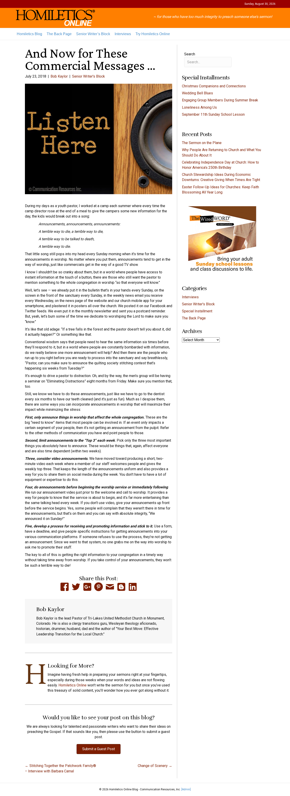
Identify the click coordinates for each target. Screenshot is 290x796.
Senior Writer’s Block (93, 34)
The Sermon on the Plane (202, 143)
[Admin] (186, 789)
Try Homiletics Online (152, 34)
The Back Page (59, 34)
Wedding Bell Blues (197, 93)
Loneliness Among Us (199, 107)
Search (189, 54)
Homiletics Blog (29, 34)
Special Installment (197, 311)
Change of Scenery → (155, 766)
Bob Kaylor (59, 76)
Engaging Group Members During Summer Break (220, 100)
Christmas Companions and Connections (214, 86)
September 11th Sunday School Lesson (213, 114)
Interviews (123, 34)
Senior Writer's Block (88, 76)
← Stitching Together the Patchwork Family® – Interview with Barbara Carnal (60, 768)
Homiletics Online (72, 685)
